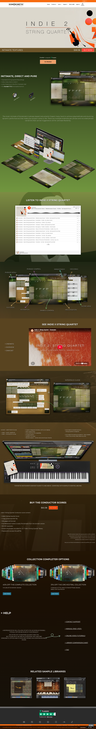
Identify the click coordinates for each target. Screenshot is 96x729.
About (79, 725)
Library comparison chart (77, 643)
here (45, 727)
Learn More (7, 593)
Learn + (59, 4)
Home (48, 4)
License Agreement (71, 725)
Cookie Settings (59, 725)
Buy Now (88, 50)
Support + (65, 4)
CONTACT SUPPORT (73, 622)
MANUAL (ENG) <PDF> (74, 629)
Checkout (82, 5)
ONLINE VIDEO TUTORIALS (75, 636)
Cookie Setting (83, 727)
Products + (54, 4)
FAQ (67, 650)
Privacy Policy (65, 725)
